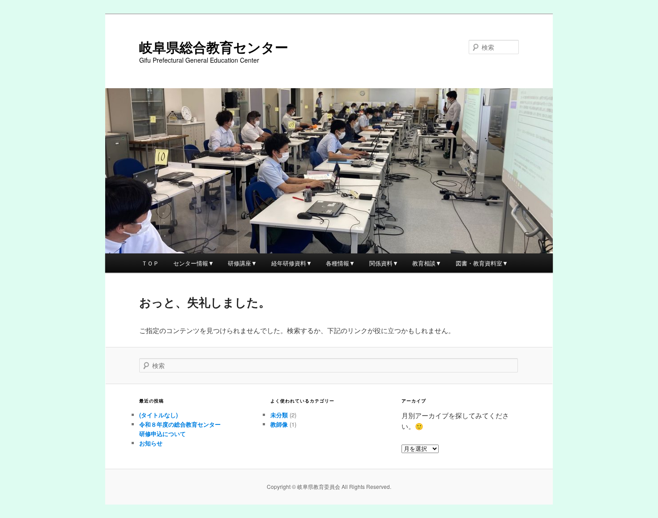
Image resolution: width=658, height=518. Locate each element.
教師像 (279, 424)
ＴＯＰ (150, 263)
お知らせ (150, 443)
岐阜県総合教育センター (213, 46)
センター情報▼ (193, 263)
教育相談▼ (426, 263)
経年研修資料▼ (291, 263)
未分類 (279, 415)
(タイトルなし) (158, 415)
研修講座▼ (242, 263)
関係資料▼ (383, 263)
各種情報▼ (340, 263)
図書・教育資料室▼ (482, 263)
